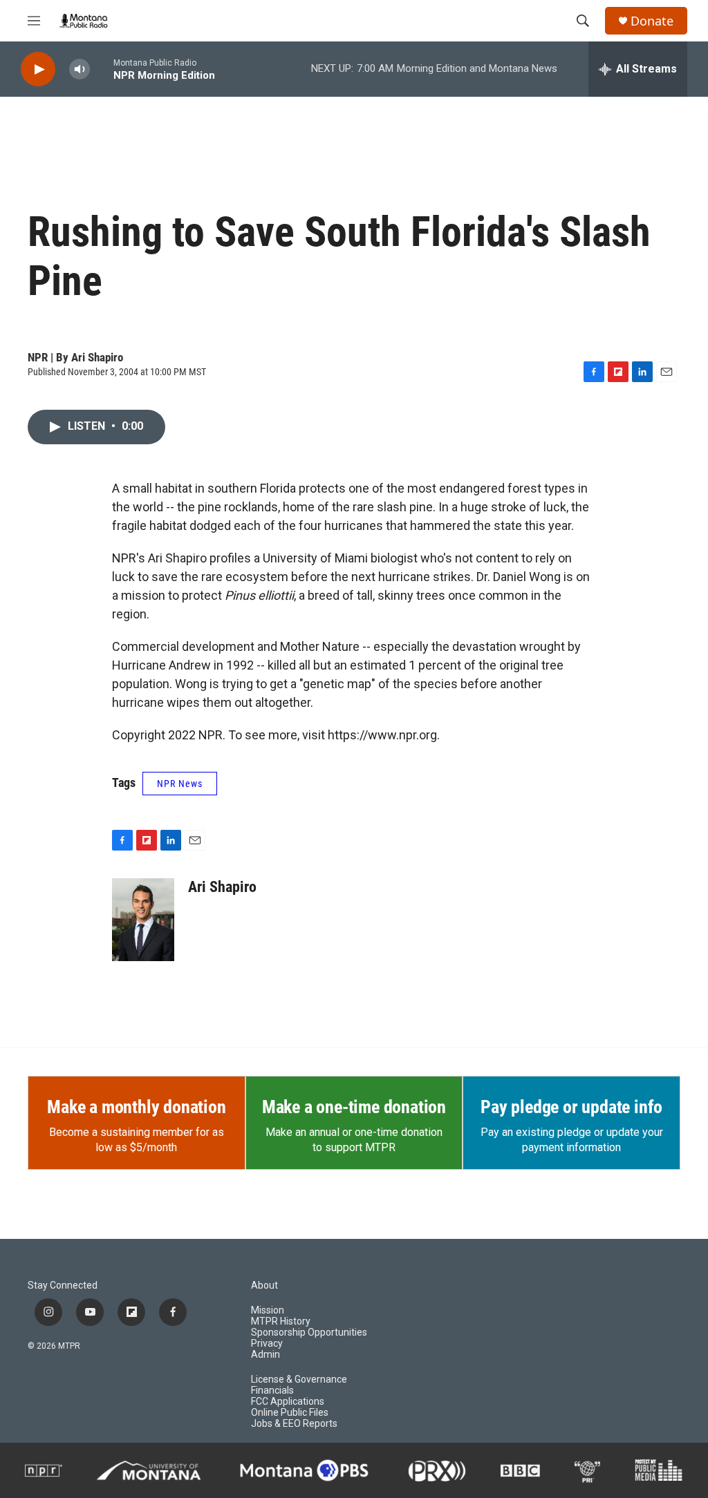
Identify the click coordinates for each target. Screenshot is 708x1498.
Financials (272, 1390)
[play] (38, 69)
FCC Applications (287, 1401)
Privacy (267, 1343)
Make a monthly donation (136, 1107)
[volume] (79, 69)
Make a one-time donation (354, 1107)
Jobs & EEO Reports (294, 1424)
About (264, 1285)
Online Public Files (289, 1412)
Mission (267, 1310)
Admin (265, 1354)
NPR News (180, 783)
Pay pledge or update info (571, 1107)
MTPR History (280, 1321)
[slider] (102, 68)
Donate (652, 21)
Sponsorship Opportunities (309, 1332)
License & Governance (299, 1379)
